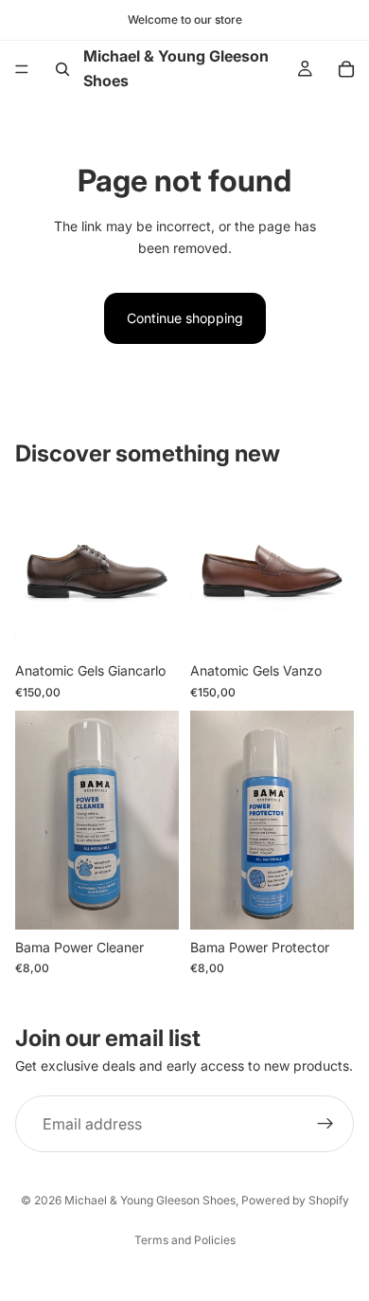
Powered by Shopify (295, 1200)
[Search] (62, 69)
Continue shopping (185, 318)
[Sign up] (325, 1124)
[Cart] (346, 69)
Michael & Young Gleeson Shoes (150, 1200)
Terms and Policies (185, 1240)
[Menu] (22, 69)
